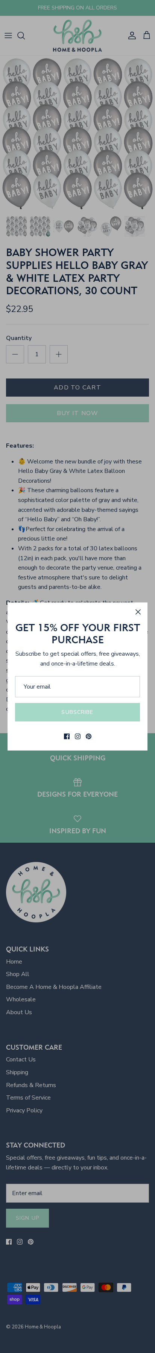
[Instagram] (78, 736)
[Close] (138, 612)
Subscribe (77, 712)
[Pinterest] (88, 736)
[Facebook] (67, 736)
